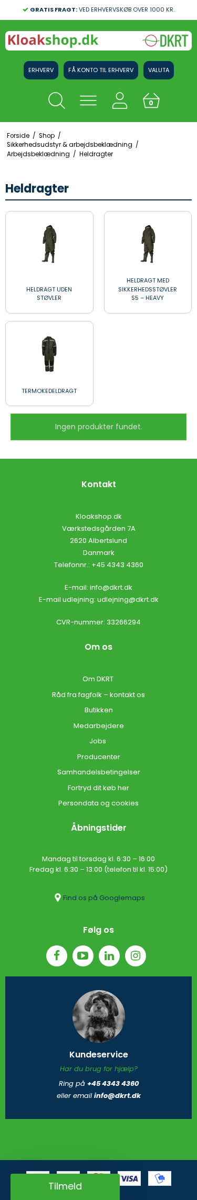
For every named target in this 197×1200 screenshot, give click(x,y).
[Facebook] (56, 955)
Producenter (98, 757)
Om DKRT (98, 679)
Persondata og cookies (98, 803)
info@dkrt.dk (111, 587)
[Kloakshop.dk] (98, 41)
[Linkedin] (109, 955)
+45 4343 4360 (117, 565)
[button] (65, 1187)
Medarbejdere (99, 726)
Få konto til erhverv (100, 70)
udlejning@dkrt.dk (128, 599)
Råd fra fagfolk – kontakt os (98, 695)
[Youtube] (83, 955)
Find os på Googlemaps (104, 898)
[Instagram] (135, 955)
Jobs (98, 741)
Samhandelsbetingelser (98, 772)
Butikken (99, 710)
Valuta (158, 70)
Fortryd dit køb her (98, 788)
